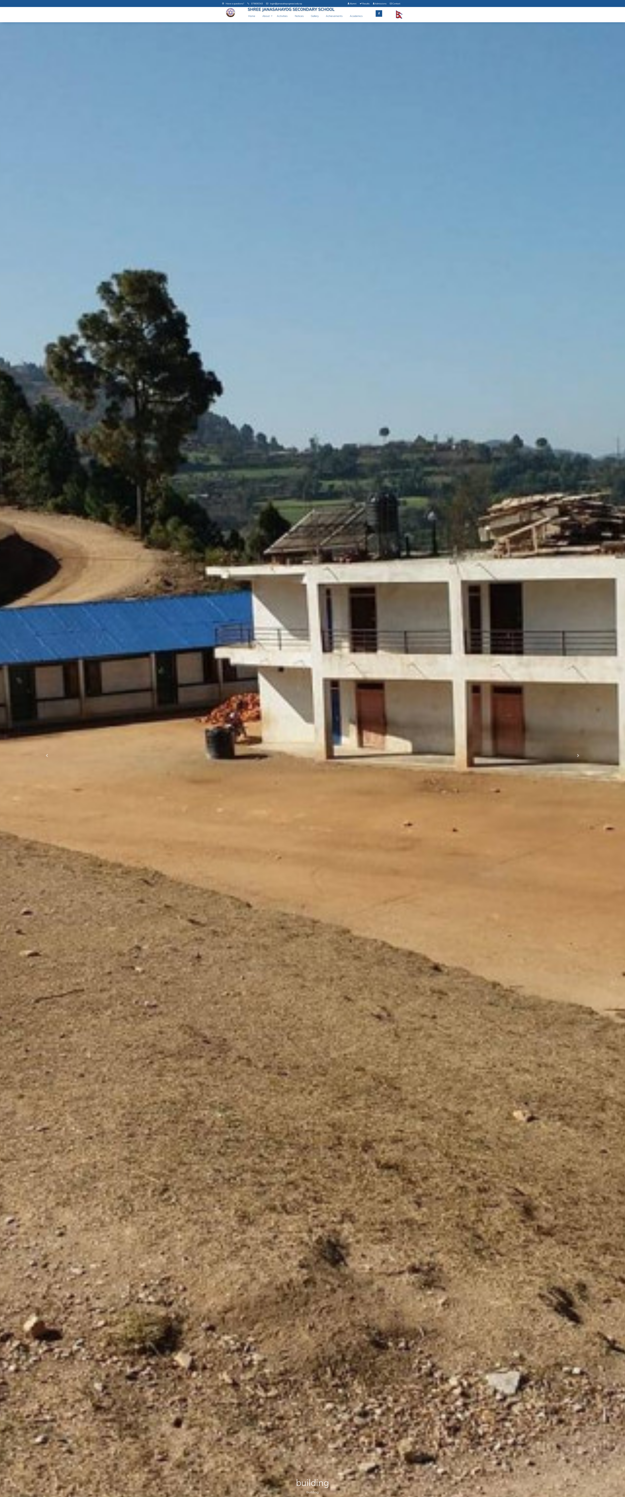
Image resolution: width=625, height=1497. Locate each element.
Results (366, 3)
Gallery (315, 16)
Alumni (352, 3)
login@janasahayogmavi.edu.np (286, 3)
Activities (282, 16)
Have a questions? (234, 3)
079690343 (257, 3)
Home (251, 16)
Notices (299, 16)
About (266, 16)
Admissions (381, 3)
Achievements (334, 16)
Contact (396, 3)
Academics (356, 16)
